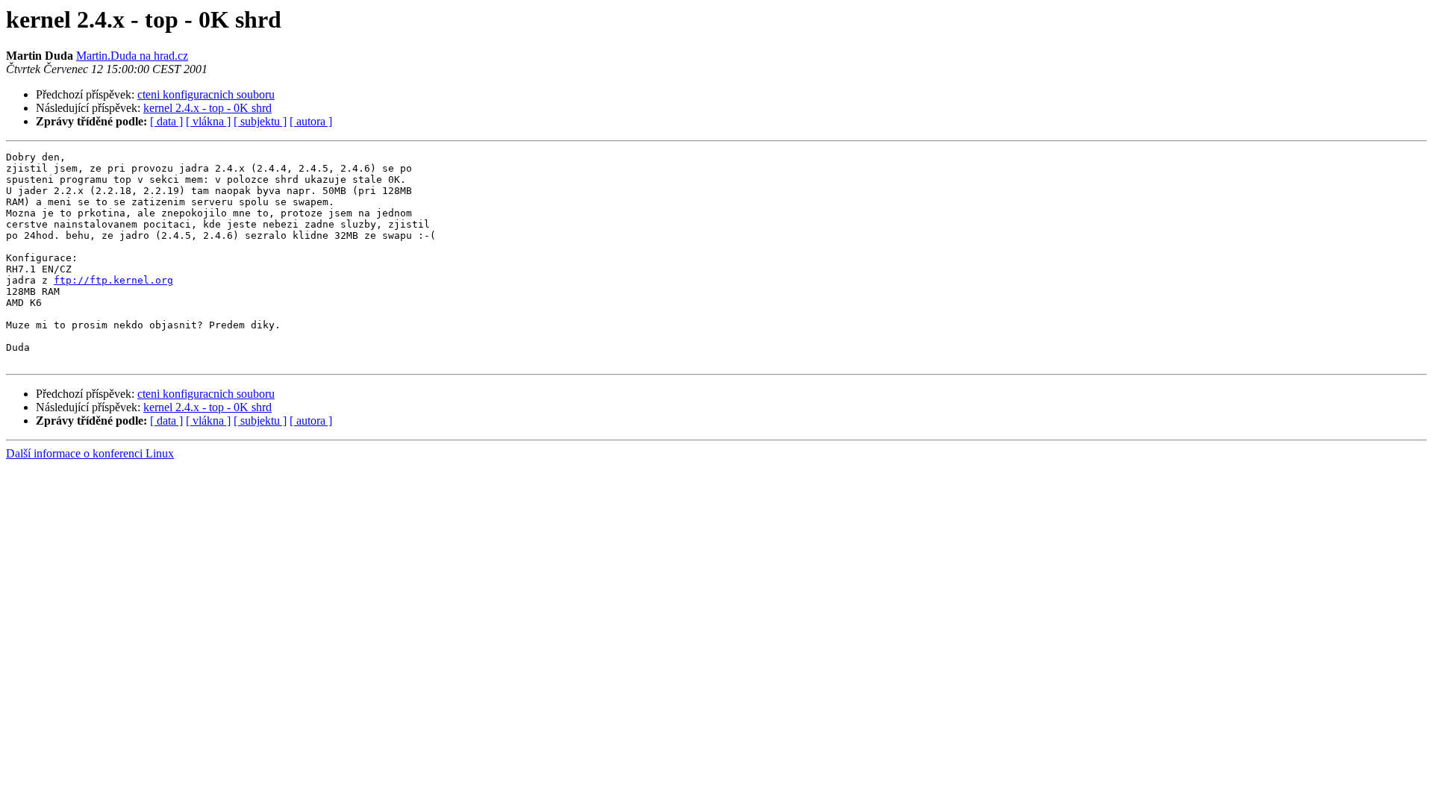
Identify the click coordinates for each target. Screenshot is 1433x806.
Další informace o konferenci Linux (90, 453)
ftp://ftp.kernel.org (113, 280)
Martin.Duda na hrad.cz (132, 55)
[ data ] (166, 121)
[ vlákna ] (208, 121)
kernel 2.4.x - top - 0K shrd (207, 107)
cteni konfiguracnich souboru (206, 94)
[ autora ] (311, 121)
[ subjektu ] (260, 121)
